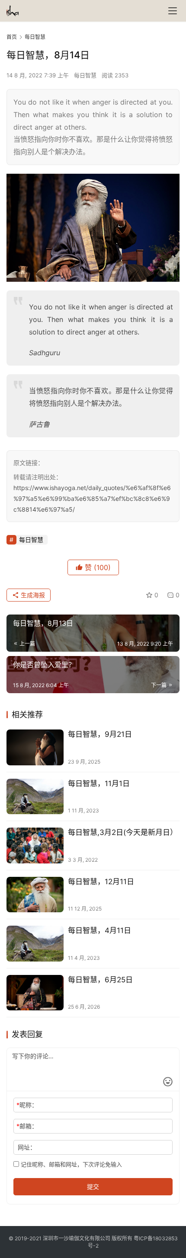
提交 (93, 1186)
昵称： (27, 1104)
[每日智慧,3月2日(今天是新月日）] (35, 845)
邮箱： (27, 1126)
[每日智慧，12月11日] (35, 895)
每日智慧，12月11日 (101, 881)
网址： (27, 1147)
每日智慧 (85, 75)
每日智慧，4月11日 (99, 930)
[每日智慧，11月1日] (35, 797)
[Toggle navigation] (173, 11)
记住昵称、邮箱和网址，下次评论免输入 (70, 1164)
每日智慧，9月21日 (100, 734)
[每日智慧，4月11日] (35, 944)
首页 (11, 37)
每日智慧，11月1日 (99, 783)
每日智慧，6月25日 (100, 979)
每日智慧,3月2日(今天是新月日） (122, 832)
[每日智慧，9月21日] (35, 747)
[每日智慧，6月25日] (35, 993)
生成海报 (32, 595)
